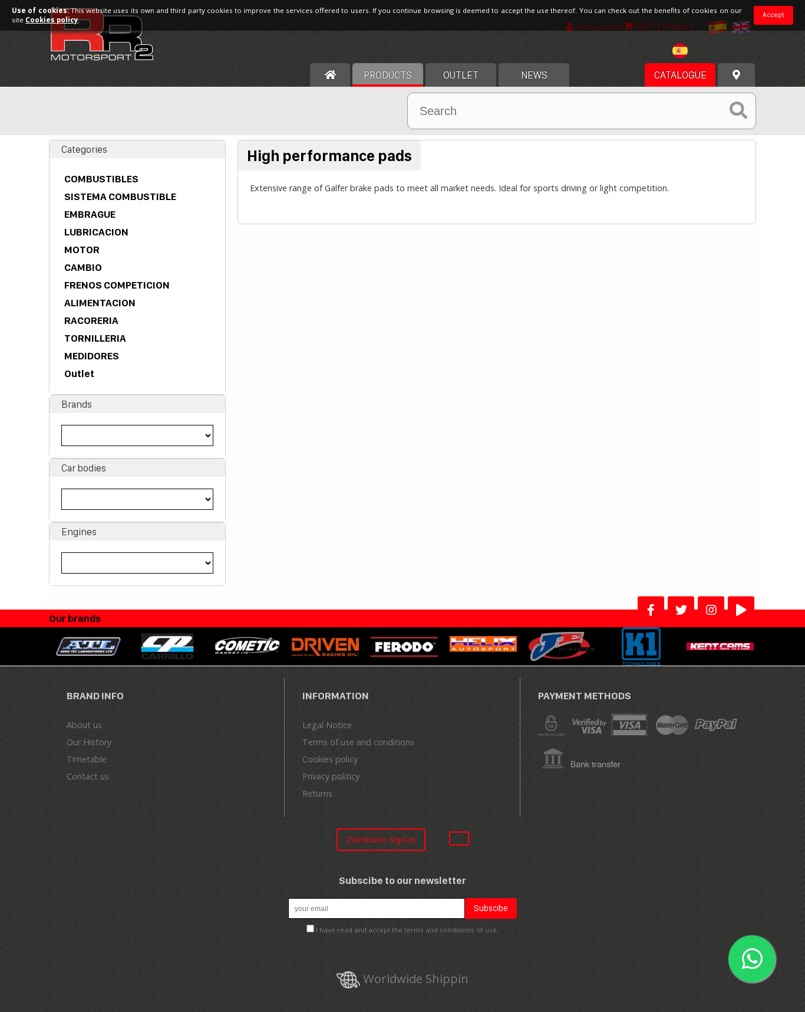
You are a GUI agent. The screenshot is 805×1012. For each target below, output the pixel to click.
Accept (773, 15)
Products (388, 75)
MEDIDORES (91, 356)
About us (84, 725)
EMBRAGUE (90, 214)
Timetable (87, 759)
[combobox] (694, 52)
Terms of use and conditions (358, 742)
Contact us (88, 776)
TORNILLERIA (95, 338)
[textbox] (694, 50)
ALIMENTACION (100, 303)
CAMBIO (83, 267)
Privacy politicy (330, 776)
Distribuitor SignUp (381, 839)
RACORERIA (91, 320)
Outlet (79, 373)
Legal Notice (327, 725)
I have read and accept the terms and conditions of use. (407, 929)
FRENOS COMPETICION (117, 285)
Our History (89, 742)
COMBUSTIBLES (101, 179)
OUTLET (461, 75)
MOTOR (82, 250)
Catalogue (680, 75)
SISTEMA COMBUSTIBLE (120, 196)
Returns (317, 793)
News (534, 75)
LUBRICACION (96, 232)
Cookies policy (330, 759)
